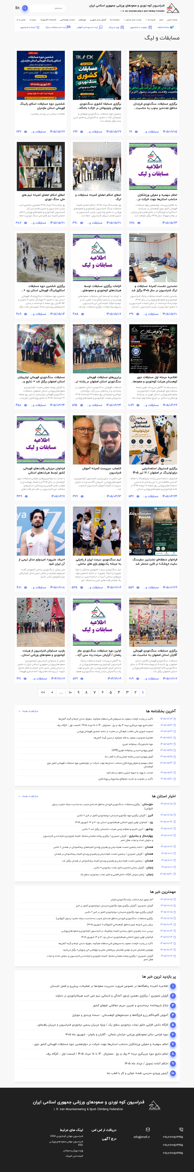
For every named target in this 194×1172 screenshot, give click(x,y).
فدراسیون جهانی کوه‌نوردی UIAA (66, 1136)
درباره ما (33, 19)
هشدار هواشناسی (67, 19)
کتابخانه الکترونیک (48, 19)
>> (43, 692)
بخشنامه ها (114, 19)
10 (70, 692)
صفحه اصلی (172, 19)
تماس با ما (21, 19)
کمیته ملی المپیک (74, 1156)
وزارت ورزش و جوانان (73, 1150)
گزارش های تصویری (98, 19)
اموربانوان (82, 19)
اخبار (161, 19)
